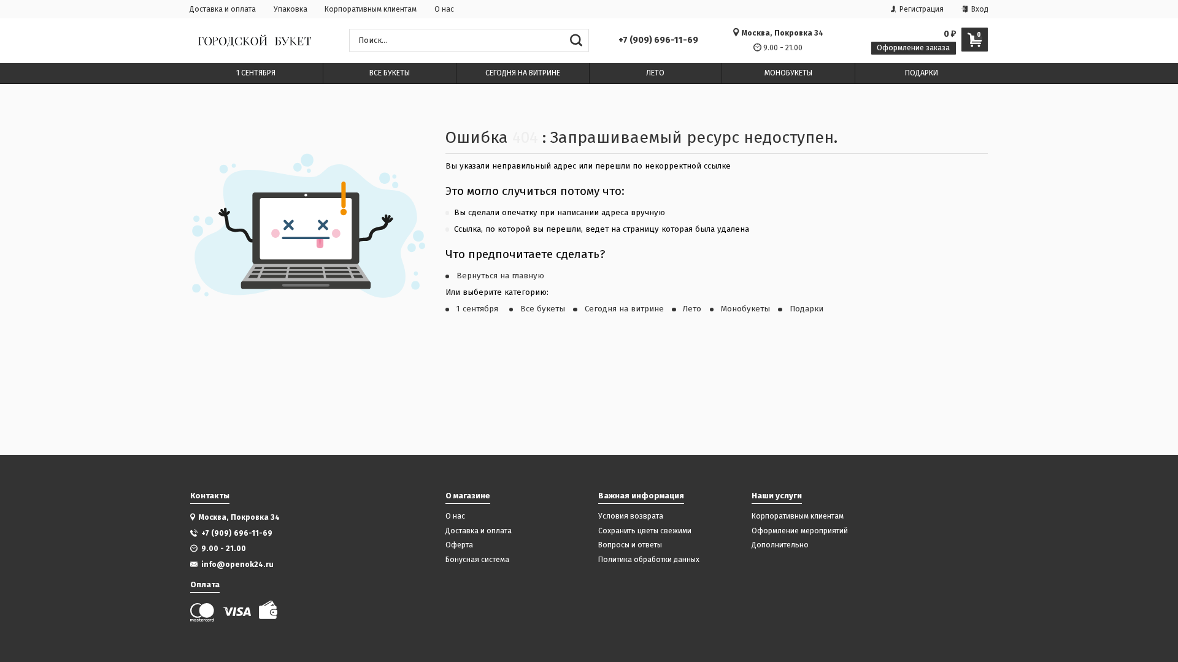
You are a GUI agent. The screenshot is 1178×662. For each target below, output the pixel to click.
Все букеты (542, 309)
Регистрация (921, 9)
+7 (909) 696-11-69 (658, 40)
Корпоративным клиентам (371, 9)
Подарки (806, 309)
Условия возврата (630, 516)
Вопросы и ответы (630, 545)
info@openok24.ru (237, 564)
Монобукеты (745, 309)
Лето (692, 309)
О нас (444, 9)
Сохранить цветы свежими (644, 531)
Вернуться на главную (500, 276)
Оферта (459, 545)
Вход (978, 9)
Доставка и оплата (223, 9)
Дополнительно (780, 545)
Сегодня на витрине (624, 309)
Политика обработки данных (648, 560)
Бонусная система (477, 560)
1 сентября (478, 309)
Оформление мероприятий (800, 531)
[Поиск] (576, 40)
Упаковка (290, 9)
